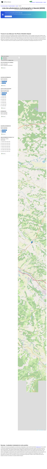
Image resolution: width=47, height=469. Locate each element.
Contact (44, 2)
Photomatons (5, 57)
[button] (32, 242)
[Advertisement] (23, 25)
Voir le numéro (4, 81)
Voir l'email (3, 83)
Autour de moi (32, 2)
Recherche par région (39, 2)
